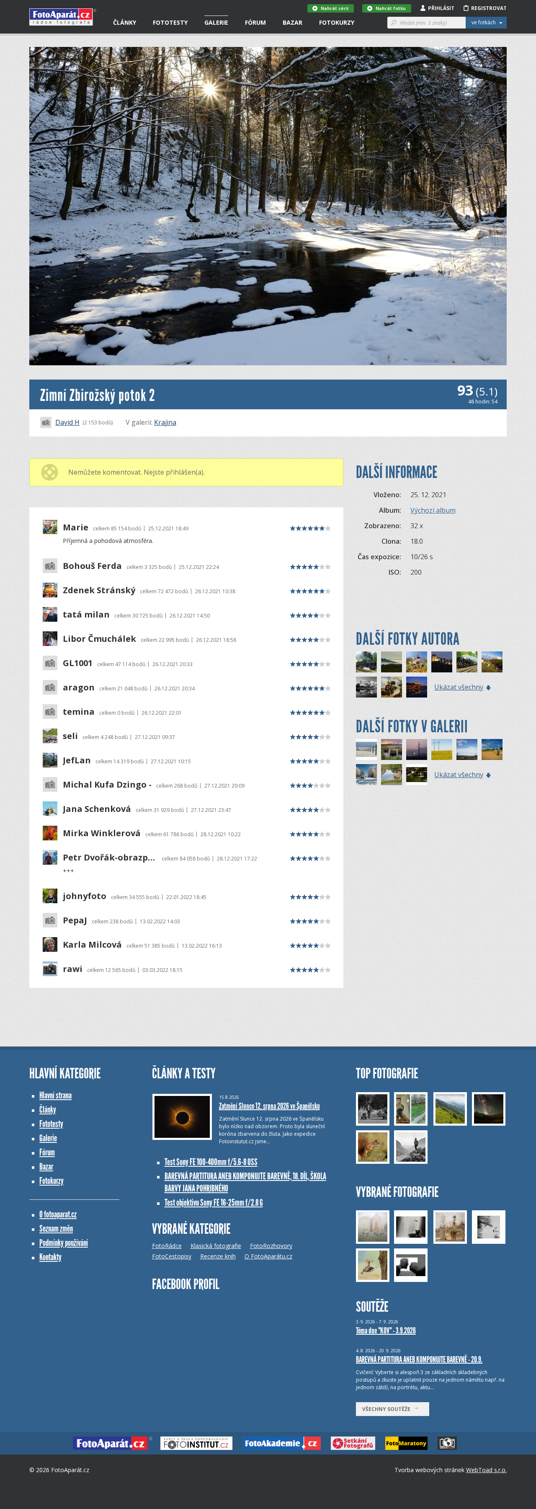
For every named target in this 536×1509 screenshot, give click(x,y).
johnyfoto (84, 896)
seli (70, 736)
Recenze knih (218, 1256)
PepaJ (75, 920)
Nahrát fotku (391, 8)
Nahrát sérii (334, 8)
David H (67, 422)
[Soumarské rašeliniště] (391, 749)
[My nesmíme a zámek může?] (391, 774)
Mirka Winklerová (102, 833)
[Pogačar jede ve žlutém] (441, 749)
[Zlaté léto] (492, 749)
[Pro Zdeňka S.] (366, 661)
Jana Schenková (97, 809)
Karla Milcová (92, 945)
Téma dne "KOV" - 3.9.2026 (386, 1331)
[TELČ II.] (366, 687)
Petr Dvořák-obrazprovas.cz (110, 858)
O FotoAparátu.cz (268, 1256)
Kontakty (50, 1257)
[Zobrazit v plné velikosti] (268, 206)
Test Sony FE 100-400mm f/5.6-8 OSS (211, 1162)
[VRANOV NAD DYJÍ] (441, 661)
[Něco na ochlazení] (366, 774)
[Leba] (366, 749)
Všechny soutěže (388, 1409)
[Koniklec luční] (416, 661)
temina (79, 712)
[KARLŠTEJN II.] (492, 661)
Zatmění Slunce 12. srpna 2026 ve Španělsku (269, 1106)
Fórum (255, 22)
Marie (75, 527)
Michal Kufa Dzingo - (107, 785)
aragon (79, 687)
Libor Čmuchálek (99, 639)
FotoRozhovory (271, 1246)
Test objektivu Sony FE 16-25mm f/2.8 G (214, 1202)
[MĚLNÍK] (416, 687)
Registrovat (489, 8)
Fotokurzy (336, 22)
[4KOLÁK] (391, 687)
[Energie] (416, 749)
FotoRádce (167, 1246)
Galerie (216, 22)
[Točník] (391, 661)
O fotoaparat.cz (58, 1214)
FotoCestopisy (171, 1256)
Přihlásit (441, 8)
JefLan (77, 760)
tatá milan (86, 615)
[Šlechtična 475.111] (466, 661)
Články (124, 22)
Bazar (292, 22)
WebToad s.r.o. (486, 1470)
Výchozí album (433, 510)
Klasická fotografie (216, 1246)
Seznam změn (56, 1228)
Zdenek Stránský (99, 590)
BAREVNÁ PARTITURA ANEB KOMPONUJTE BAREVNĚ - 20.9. (419, 1359)
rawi (72, 969)
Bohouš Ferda (92, 566)
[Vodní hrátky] (416, 774)
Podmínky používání (63, 1242)
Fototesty (170, 22)
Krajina (165, 422)
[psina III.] (466, 749)
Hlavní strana (55, 1095)
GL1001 (78, 663)
